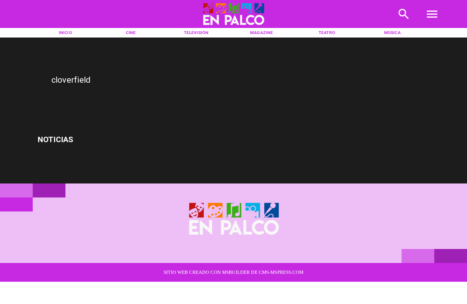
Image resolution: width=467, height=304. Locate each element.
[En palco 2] (233, 26)
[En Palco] (404, 21)
